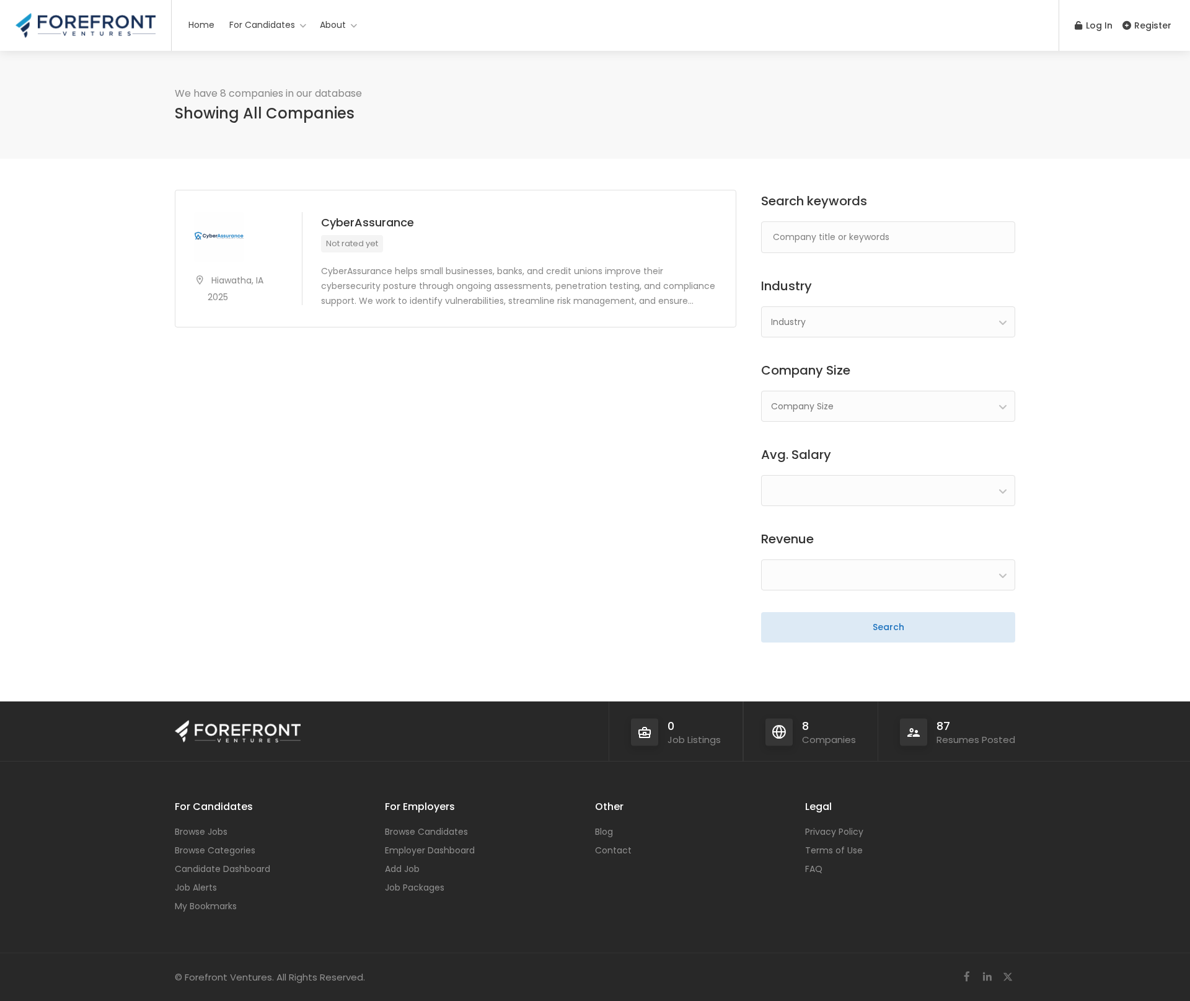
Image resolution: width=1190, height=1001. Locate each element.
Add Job (402, 869)
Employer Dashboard (430, 850)
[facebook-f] (966, 977)
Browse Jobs (201, 831)
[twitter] (1007, 977)
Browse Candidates (426, 831)
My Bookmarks (206, 906)
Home (201, 25)
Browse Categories (215, 850)
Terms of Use (834, 850)
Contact (613, 850)
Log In (1098, 25)
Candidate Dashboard (222, 869)
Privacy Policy (834, 831)
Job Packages (414, 887)
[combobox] (888, 321)
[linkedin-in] (987, 977)
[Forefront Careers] (85, 21)
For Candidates (262, 25)
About (333, 25)
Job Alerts (196, 887)
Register (1151, 25)
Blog (604, 831)
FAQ (813, 869)
